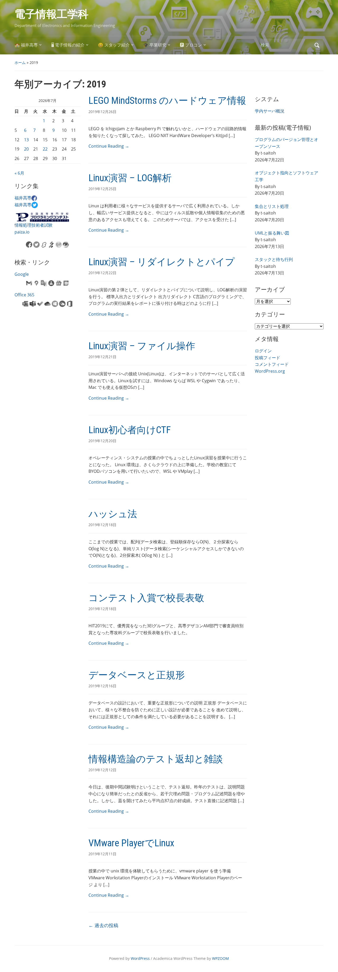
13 (26, 140)
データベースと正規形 (136, 675)
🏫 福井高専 (26, 45)
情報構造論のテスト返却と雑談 (155, 759)
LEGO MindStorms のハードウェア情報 (167, 100)
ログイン (263, 351)
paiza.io (22, 232)
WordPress (140, 958)
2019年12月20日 (102, 440)
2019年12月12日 (102, 769)
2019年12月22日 (102, 272)
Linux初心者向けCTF (129, 430)
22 (45, 149)
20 (26, 149)
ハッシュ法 (112, 514)
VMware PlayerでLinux (131, 843)
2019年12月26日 (102, 111)
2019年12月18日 (102, 524)
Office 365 (24, 295)
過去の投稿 (103, 925)
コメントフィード (272, 364)
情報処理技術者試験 (34, 225)
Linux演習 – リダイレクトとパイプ (161, 262)
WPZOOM (220, 958)
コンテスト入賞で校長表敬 (146, 598)
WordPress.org (270, 371)
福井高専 (23, 198)
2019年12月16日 (102, 685)
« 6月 (19, 173)
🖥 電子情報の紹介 (67, 45)
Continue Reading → (108, 146)
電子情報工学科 (51, 14)
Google (22, 274)
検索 (317, 45)
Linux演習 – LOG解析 (130, 178)
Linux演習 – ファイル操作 (141, 346)
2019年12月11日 (102, 853)
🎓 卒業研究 (154, 45)
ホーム (20, 62)
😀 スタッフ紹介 (114, 45)
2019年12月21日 (102, 356)
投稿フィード (267, 358)
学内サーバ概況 (269, 111)
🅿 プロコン (191, 45)
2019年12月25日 (102, 188)
